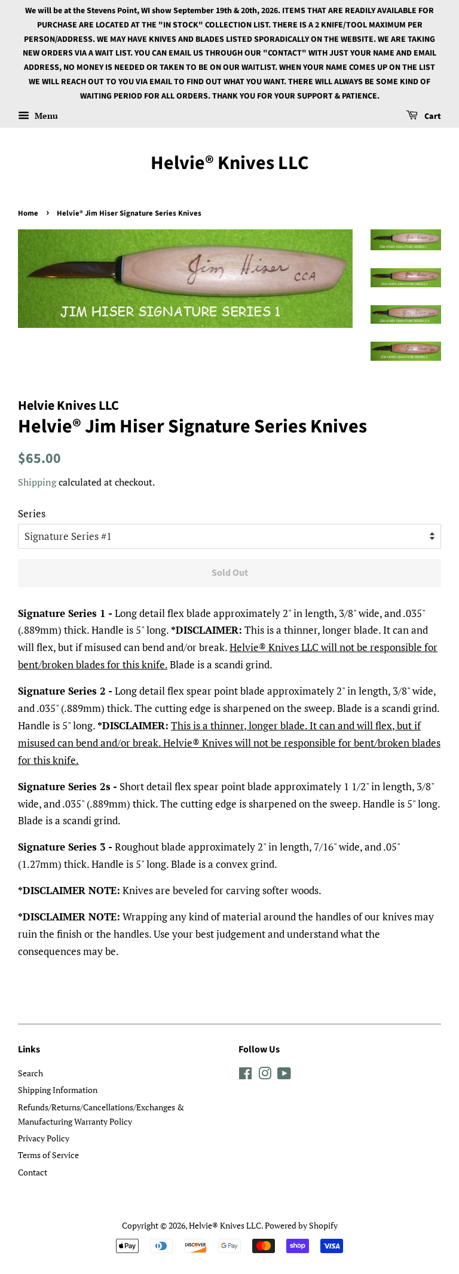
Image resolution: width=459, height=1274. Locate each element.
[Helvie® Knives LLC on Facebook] (245, 1075)
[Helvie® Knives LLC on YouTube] (284, 1075)
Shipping (37, 482)
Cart (432, 116)
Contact (32, 1172)
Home (28, 213)
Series (31, 513)
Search (30, 1073)
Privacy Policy (43, 1138)
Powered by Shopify (301, 1225)
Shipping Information (57, 1089)
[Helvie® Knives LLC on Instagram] (264, 1075)
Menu (45, 115)
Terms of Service (48, 1155)
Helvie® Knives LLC (230, 163)
